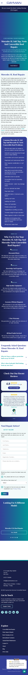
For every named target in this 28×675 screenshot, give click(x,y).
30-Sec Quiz (5, 651)
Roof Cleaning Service (8, 635)
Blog (4, 649)
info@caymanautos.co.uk (10, 580)
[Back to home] (14, 3)
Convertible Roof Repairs (9, 629)
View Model (14, 532)
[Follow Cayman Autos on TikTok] (17, 612)
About (4, 646)
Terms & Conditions (6, 669)
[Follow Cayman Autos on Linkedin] (13, 612)
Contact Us (5, 643)
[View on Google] (16, 410)
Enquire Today (7, 606)
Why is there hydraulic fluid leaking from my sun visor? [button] (12, 364)
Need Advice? (14, 65)
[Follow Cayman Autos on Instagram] (6, 612)
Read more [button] (16, 407)
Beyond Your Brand (16, 671)
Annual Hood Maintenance (9, 640)
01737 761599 (8, 430)
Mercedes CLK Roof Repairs (14, 528)
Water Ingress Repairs (8, 632)
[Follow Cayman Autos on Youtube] (10, 612)
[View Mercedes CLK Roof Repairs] (14, 518)
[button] (2, 3)
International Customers (8, 637)
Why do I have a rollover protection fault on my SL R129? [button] (12, 357)
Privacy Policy (17, 488)
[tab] (10, 537)
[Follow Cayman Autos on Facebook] (2, 612)
